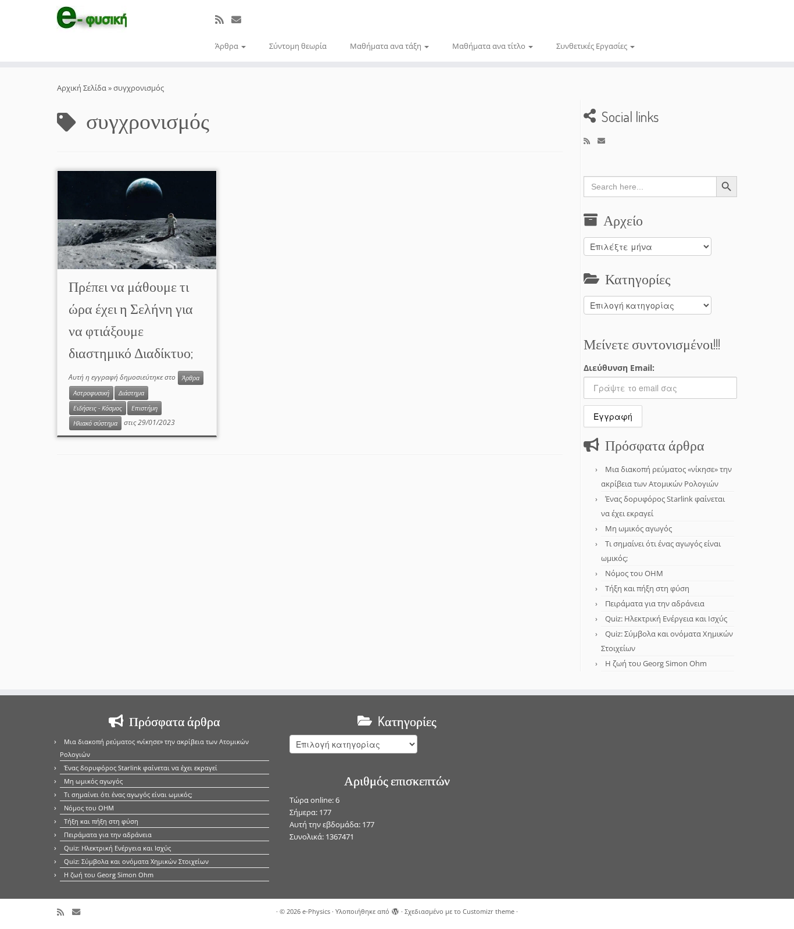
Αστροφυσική (91, 393)
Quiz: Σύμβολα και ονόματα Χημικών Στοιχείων (136, 861)
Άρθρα (227, 46)
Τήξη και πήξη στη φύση (647, 588)
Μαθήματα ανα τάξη (386, 46)
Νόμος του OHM (634, 573)
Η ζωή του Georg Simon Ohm (656, 663)
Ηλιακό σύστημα (95, 423)
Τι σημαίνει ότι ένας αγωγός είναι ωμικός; (128, 794)
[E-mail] (240, 19)
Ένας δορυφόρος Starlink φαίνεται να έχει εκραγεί (140, 767)
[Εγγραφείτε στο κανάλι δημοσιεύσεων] (223, 19)
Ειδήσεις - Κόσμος (97, 408)
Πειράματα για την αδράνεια (654, 603)
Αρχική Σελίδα (82, 88)
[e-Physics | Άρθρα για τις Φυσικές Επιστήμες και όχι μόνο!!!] (91, 19)
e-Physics (316, 911)
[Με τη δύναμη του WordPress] (395, 909)
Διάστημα (131, 393)
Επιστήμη (144, 408)
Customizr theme (488, 911)
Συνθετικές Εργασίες (592, 46)
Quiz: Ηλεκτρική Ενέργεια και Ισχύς (666, 618)
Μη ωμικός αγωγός (638, 528)
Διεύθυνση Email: (619, 367)
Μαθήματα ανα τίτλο (489, 46)
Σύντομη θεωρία (298, 46)
